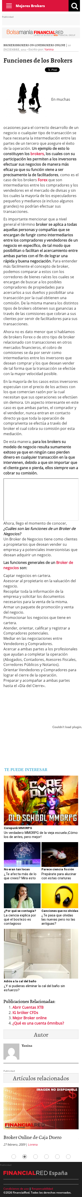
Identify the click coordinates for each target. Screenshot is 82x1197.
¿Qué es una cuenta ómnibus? (38, 1023)
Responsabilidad (42, 1189)
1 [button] (13, 1156)
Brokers (9, 45)
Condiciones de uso (16, 1189)
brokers (37, 153)
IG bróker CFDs (25, 1012)
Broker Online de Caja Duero (32, 1137)
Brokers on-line (28, 45)
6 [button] (68, 1156)
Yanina (49, 49)
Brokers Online (53, 45)
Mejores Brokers (30, 5)
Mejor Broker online (30, 1017)
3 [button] (35, 1156)
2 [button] (24, 1156)
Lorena (33, 1144)
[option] (41, 1118)
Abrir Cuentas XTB (28, 1007)
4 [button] (46, 1156)
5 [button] (57, 1156)
